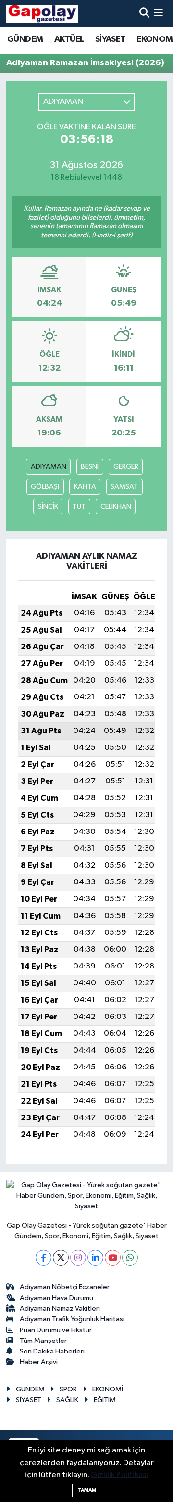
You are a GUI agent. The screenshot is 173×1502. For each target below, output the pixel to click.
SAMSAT (124, 486)
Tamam (86, 1490)
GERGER (125, 466)
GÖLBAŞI (45, 486)
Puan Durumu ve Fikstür (56, 1330)
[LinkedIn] (95, 1258)
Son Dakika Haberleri (52, 1351)
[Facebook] (43, 1258)
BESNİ (90, 466)
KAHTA (85, 486)
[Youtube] (113, 1258)
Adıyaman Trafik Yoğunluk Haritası (72, 1319)
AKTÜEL (69, 39)
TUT (79, 506)
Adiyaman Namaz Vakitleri (60, 1308)
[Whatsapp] (130, 1258)
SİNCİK (48, 506)
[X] (61, 1258)
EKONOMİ (107, 1389)
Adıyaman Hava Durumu (56, 1298)
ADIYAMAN (48, 466)
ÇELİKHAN (115, 506)
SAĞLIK (67, 1399)
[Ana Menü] (158, 14)
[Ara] (144, 14)
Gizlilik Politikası (119, 1475)
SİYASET (110, 39)
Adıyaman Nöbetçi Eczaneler (65, 1287)
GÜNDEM (25, 39)
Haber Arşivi (39, 1361)
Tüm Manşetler (43, 1340)
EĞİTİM (105, 1399)
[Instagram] (78, 1258)
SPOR (68, 1389)
